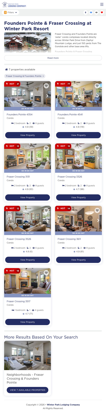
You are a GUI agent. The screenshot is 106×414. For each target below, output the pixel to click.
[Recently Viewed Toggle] (96, 12)
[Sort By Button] (85, 12)
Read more (53, 57)
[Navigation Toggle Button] (102, 4)
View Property (27, 135)
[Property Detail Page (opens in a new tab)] (27, 95)
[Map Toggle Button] (91, 12)
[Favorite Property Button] (46, 85)
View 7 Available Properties (27, 390)
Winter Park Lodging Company (63, 404)
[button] (7, 95)
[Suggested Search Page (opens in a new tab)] (27, 355)
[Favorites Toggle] (102, 12)
